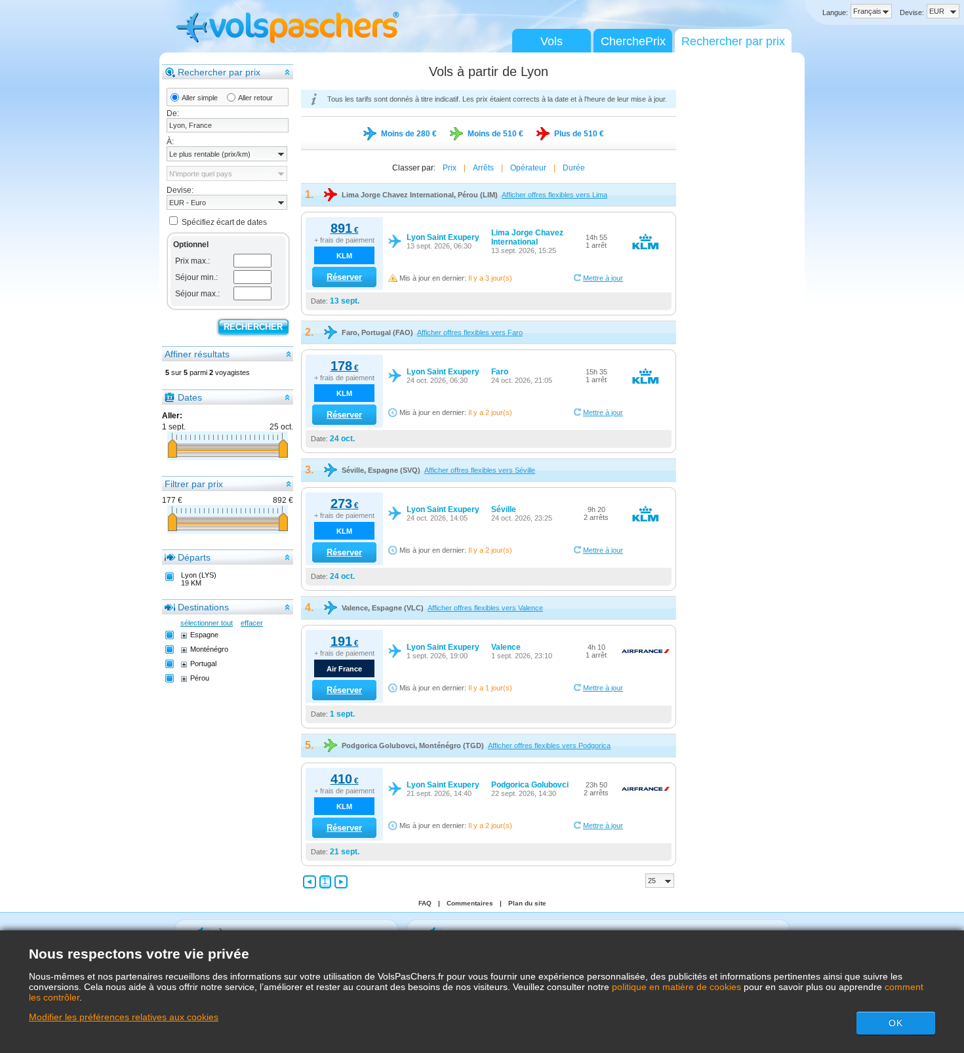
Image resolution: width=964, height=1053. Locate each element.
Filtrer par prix (194, 484)
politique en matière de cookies (676, 987)
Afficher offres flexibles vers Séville (479, 470)
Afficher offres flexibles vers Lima (554, 195)
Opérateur (528, 167)
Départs (194, 557)
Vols (551, 41)
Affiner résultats (197, 354)
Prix (449, 167)
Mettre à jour (603, 278)
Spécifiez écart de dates (224, 222)
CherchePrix (633, 41)
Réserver (344, 277)
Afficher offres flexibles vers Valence (485, 608)
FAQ (425, 903)
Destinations (203, 607)
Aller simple (200, 98)
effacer (252, 623)
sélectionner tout (206, 623)
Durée (574, 167)
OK (896, 1023)
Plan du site (527, 903)
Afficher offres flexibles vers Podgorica (549, 745)
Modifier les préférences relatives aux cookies (123, 1017)
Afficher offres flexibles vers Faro (470, 332)
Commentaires (470, 903)
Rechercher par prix (733, 41)
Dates (190, 397)
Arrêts (483, 167)
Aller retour (255, 98)
